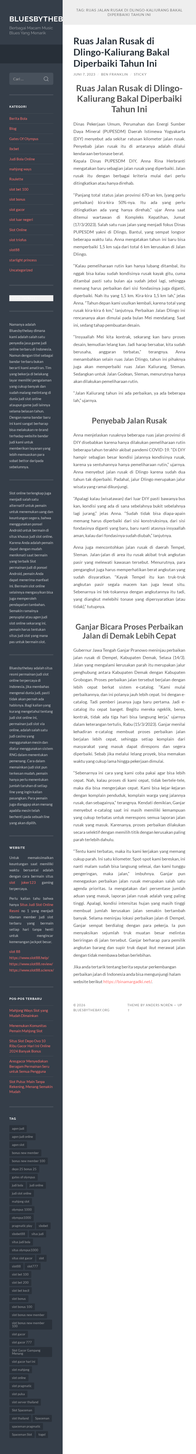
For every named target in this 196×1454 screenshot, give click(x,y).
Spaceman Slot (22, 1434)
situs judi (38, 1234)
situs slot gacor (22, 1258)
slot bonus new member (28, 1315)
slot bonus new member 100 (28, 1324)
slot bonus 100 (22, 1307)
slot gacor (17, 209)
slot (41, 1258)
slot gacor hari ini (23, 1361)
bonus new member (25, 1153)
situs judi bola (21, 1242)
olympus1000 (21, 1218)
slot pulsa (18, 1394)
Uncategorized (21, 270)
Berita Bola (18, 118)
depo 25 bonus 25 (24, 1169)
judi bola (17, 1185)
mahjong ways (20, 169)
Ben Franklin (114, 74)
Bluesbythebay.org (49, 19)
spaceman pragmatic (26, 1426)
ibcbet (14, 149)
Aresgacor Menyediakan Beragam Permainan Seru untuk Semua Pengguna (29, 1066)
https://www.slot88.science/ (31, 970)
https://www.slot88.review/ (31, 964)
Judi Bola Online (22, 159)
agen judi (18, 1128)
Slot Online (18, 230)
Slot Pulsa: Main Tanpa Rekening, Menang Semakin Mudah (31, 1086)
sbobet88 (18, 1234)
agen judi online (22, 1137)
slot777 (32, 1266)
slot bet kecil (20, 1290)
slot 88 (14, 951)
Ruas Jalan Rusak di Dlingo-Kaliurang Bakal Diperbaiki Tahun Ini (121, 52)
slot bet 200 (20, 1282)
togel (41, 1434)
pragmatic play (22, 1226)
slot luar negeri (21, 219)
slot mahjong (20, 1370)
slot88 (14, 250)
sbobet (43, 1226)
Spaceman (42, 1418)
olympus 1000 (22, 1209)
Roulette (16, 179)
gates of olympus (23, 1177)
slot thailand (20, 1418)
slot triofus (18, 240)
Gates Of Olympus (23, 139)
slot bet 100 (18, 189)
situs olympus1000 (25, 1250)
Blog (12, 128)
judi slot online (21, 1193)
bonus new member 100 (28, 1161)
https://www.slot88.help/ (29, 958)
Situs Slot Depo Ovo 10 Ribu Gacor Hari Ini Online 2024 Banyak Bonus (29, 1046)
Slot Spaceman (22, 1410)
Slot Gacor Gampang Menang (26, 1351)
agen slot (18, 1145)
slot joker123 (22, 882)
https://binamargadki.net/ (127, 981)
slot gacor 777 (22, 1342)
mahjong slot (20, 1201)
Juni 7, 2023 (84, 74)
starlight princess (23, 260)
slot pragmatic (22, 1386)
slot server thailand (25, 1402)
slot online (19, 1378)
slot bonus (17, 199)
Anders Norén (159, 1005)
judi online (36, 1185)
